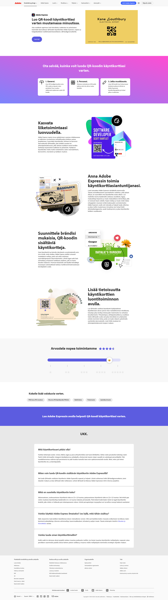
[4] (101, 372)
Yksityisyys (109, 596)
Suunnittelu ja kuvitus (19, 568)
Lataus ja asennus (124, 565)
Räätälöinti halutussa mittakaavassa (58, 563)
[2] (67, 372)
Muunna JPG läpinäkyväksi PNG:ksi (58, 400)
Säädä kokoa (78, 400)
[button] (138, 3)
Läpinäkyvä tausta (105, 400)
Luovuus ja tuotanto (54, 570)
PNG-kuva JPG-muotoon (36, 400)
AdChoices (151, 596)
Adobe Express (45, 3)
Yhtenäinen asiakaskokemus (56, 568)
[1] (50, 372)
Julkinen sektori (88, 568)
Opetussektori (85, 3)
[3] (84, 372)
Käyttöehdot (116, 596)
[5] (117, 372)
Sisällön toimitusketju (54, 565)
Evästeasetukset (124, 596)
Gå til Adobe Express (128, 3)
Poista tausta (91, 400)
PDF (15, 573)
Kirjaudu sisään (147, 3)
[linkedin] (48, 596)
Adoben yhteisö (123, 568)
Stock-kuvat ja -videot (19, 581)
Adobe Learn (123, 570)
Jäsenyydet (97, 3)
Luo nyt (36, 39)
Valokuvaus (16, 565)
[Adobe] (18, 3)
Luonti (54, 3)
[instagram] (41, 596)
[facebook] (38, 596)
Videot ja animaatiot (19, 570)
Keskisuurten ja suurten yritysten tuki (129, 573)
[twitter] (45, 596)
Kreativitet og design (30, 3)
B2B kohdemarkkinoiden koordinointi (58, 573)
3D (14, 576)
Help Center (123, 563)
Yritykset (74, 3)
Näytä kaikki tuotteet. (19, 584)
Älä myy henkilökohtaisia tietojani (138, 596)
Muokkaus (64, 3)
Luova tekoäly (17, 563)
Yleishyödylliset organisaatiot (92, 565)
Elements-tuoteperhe (19, 578)
